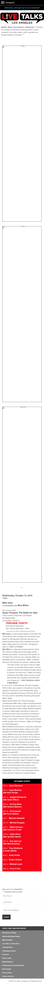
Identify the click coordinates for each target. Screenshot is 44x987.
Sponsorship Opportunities (11, 936)
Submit (6, 917)
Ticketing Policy (7, 947)
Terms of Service (8, 976)
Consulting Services (9, 951)
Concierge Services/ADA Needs (13, 965)
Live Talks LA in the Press (10, 944)
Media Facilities (7, 940)
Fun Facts (5, 954)
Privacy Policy (7, 973)
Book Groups (6, 969)
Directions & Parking (9, 933)
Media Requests (7, 962)
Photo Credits (6, 958)
